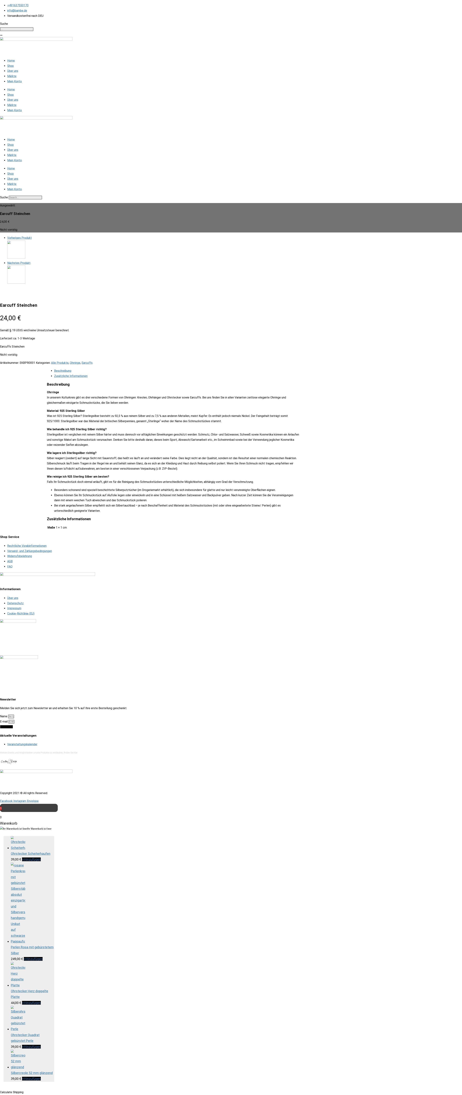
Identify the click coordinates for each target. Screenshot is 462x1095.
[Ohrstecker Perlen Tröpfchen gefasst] (16, 282)
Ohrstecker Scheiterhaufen (30, 853)
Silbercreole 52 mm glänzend (32, 1073)
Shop (10, 66)
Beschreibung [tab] (62, 370)
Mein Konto (14, 81)
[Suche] (1, 35)
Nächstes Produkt (18, 263)
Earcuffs (87, 363)
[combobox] (16, 29)
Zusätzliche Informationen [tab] (71, 376)
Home (11, 60)
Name (4, 716)
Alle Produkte (60, 363)
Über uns (12, 71)
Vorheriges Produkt (19, 238)
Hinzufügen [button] (31, 859)
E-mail (4, 721)
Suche (4, 197)
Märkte (11, 76)
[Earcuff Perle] (16, 257)
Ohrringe (75, 363)
